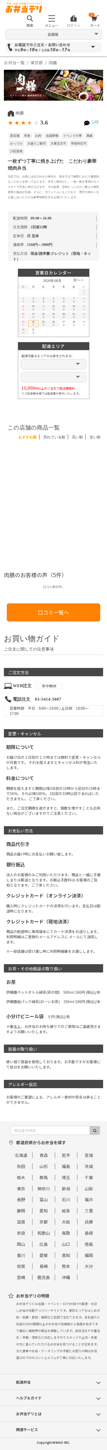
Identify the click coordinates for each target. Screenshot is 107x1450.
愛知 (43, 1210)
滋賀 (21, 1222)
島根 (89, 1233)
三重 (89, 1210)
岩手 (66, 1155)
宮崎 (21, 1277)
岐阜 (66, 1210)
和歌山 (43, 1233)
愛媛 (43, 1255)
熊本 (66, 1266)
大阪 (66, 1222)
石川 (66, 1199)
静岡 (21, 1210)
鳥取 (66, 1233)
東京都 (36, 62)
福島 (66, 1166)
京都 (43, 1222)
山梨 (89, 1188)
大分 (89, 1266)
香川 (21, 1255)
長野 (21, 1199)
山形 (43, 1166)
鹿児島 (43, 1277)
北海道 (21, 1155)
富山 (43, 1199)
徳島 (89, 1244)
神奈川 (43, 1188)
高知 (66, 1255)
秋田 (21, 1166)
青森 (43, 1155)
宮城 (89, 1155)
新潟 (66, 1188)
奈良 (21, 1233)
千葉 (89, 1177)
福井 (89, 1199)
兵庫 (89, 1222)
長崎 (43, 1266)
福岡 (89, 1255)
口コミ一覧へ (53, 612)
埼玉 (66, 1177)
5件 (95, 122)
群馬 (43, 1177)
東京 (21, 1188)
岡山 (21, 1244)
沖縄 (66, 1277)
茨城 (89, 1166)
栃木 (21, 1177)
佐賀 (21, 1266)
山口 (66, 1244)
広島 (43, 1244)
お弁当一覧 (14, 62)
